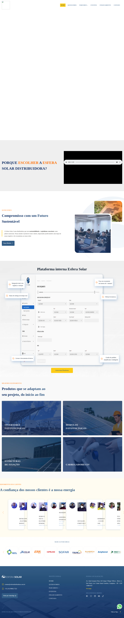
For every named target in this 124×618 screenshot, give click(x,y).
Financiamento (105, 5)
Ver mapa (88, 588)
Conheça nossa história (15, 124)
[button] (23, 506)
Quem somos (72, 5)
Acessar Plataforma (15, 63)
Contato (117, 5)
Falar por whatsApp (8, 595)
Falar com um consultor (39, 63)
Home (63, 5)
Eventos (94, 5)
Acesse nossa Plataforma (62, 370)
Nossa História (7, 243)
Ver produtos (8, 428)
